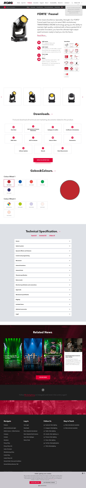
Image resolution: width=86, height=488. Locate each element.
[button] (43, 485)
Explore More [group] (43, 377)
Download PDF (42, 235)
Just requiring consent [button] (49, 482)
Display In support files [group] (43, 160)
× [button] (84, 473)
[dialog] (43, 480)
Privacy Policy (52, 479)
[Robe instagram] (43, 390)
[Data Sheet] (61, 7)
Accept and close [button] (35, 482)
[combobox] (82, 473)
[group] (1, 97)
